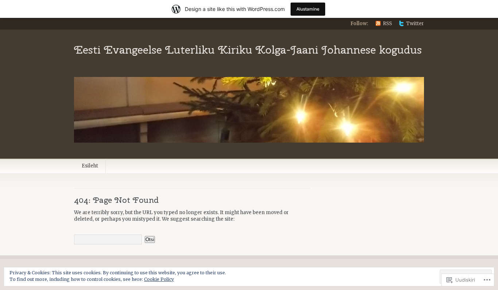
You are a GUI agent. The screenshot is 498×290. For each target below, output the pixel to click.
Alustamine (307, 9)
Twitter (415, 23)
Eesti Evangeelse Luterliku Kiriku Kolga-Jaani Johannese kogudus (248, 49)
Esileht (90, 166)
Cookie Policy (159, 279)
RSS (387, 23)
